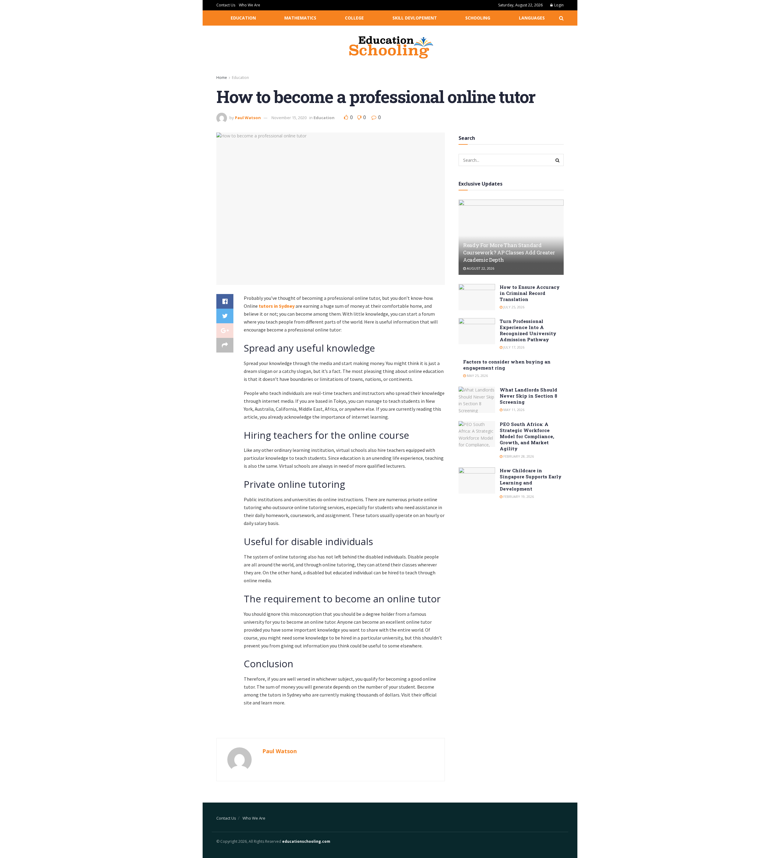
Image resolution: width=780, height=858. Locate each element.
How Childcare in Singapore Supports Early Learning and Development (531, 479)
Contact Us (225, 5)
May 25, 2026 (477, 375)
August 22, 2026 (480, 268)
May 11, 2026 (513, 409)
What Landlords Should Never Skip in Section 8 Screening (528, 396)
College (354, 18)
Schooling (477, 18)
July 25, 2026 (513, 307)
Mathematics (300, 18)
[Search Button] (557, 160)
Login (558, 5)
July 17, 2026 (513, 347)
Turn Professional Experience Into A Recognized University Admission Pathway (528, 330)
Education (243, 18)
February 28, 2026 (518, 456)
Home (221, 77)
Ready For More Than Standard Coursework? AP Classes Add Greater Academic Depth (509, 252)
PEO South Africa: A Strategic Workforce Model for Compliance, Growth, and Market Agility (527, 436)
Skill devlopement (414, 18)
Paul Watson (248, 117)
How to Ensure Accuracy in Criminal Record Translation (530, 293)
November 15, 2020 (289, 117)
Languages (532, 18)
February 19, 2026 (518, 496)
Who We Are (249, 5)
